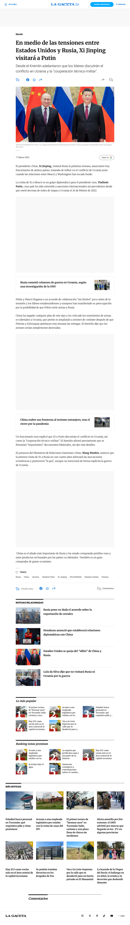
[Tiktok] (104, 916)
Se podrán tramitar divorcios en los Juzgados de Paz (46, 872)
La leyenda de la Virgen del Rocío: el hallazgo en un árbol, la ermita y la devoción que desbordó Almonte (110, 876)
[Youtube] (111, 916)
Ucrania (35, 577)
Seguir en (105, 157)
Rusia (18, 577)
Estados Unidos (92, 577)
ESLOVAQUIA (76, 577)
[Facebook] (97, 916)
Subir (122, 916)
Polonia (105, 577)
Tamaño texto (27, 589)
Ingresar (121, 4)
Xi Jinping (62, 577)
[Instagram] (82, 916)
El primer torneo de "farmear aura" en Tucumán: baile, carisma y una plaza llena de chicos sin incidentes (37, 715)
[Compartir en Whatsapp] (34, 80)
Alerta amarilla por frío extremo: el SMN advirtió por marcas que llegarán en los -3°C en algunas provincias (110, 826)
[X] (90, 916)
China (26, 577)
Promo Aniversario (102, 4)
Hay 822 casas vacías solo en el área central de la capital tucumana (19, 872)
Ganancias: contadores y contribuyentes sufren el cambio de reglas (70, 769)
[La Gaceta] (65, 4)
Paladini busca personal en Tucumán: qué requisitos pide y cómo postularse (103, 712)
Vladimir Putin (48, 577)
